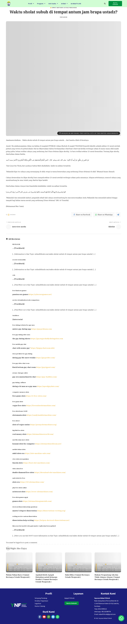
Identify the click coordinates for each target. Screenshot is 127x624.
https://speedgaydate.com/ (48, 386)
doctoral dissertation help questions (24, 507)
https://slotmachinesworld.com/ (40, 434)
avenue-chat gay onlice (20, 373)
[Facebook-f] (40, 617)
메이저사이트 (16, 244)
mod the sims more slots (20, 440)
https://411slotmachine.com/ (32, 482)
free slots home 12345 (19, 411)
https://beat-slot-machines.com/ (36, 463)
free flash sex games (19, 290)
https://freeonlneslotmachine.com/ (41, 406)
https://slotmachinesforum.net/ (48, 444)
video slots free (17, 468)
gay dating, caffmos (19, 382)
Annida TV (12, 564)
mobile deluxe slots (18, 449)
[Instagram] (49, 617)
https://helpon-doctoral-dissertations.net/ (52, 520)
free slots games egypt (20, 497)
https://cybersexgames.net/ (40, 294)
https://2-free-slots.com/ (36, 396)
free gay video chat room (20, 363)
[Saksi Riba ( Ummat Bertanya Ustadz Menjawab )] (78, 562)
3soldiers (15, 315)
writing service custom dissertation (24, 516)
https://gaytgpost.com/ (45, 367)
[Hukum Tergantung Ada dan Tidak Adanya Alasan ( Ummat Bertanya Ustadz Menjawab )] (108, 562)
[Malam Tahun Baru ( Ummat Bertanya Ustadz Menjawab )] (19, 562)
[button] (31, 3)
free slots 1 (16, 421)
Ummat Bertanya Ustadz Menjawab (64, 7)
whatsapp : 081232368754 (102, 612)
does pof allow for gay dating (22, 354)
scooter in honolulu (19, 260)
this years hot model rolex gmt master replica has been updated (34, 526)
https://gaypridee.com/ (45, 358)
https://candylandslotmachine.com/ (41, 415)
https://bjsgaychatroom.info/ (43, 348)
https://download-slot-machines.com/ (50, 472)
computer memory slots (20, 392)
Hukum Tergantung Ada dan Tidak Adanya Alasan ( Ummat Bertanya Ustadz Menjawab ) (107, 577)
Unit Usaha (52, 4)
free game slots (17, 401)
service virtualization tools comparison (25, 300)
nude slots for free (18, 478)
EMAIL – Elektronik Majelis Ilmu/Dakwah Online (26, 567)
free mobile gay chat (19, 344)
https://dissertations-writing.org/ (51, 511)
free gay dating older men (21, 335)
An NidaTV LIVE (76, 4)
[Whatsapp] (57, 617)
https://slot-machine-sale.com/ (38, 453)
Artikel (63, 4)
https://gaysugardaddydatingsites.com (47, 339)
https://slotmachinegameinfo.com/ (37, 501)
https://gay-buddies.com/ (46, 377)
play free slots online (19, 488)
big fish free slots (18, 430)
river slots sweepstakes (20, 459)
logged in (19, 543)
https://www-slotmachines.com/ (39, 492)
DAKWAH (11, 565)
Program (40, 4)
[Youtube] (44, 617)
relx (13, 275)
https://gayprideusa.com (41, 329)
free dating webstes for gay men (23, 325)
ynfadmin (63, 17)
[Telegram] (53, 617)
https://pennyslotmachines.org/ (43, 425)
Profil (30, 4)
